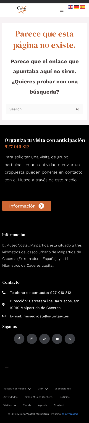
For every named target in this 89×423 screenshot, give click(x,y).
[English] (71, 7)
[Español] (83, 7)
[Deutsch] (77, 7)
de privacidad (70, 414)
